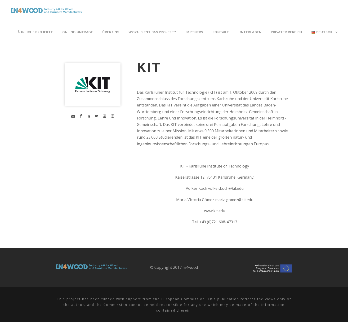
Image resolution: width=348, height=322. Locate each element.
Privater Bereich (286, 32)
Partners (194, 32)
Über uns (110, 32)
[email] (73, 116)
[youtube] (104, 116)
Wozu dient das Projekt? (152, 32)
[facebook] (81, 116)
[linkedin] (88, 116)
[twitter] (96, 116)
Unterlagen (249, 32)
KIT (149, 67)
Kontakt (221, 32)
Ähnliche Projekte (35, 32)
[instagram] (112, 116)
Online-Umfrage (77, 32)
